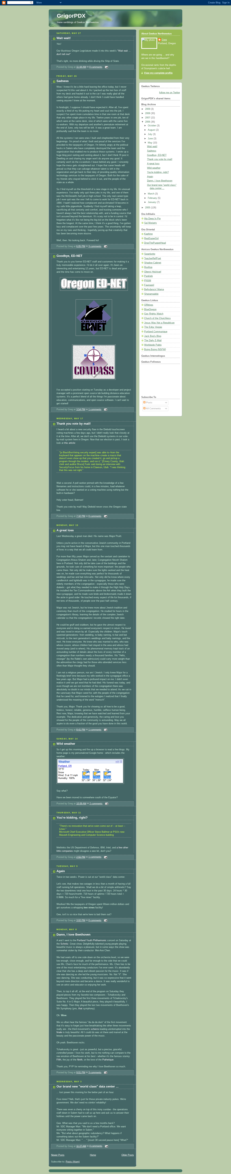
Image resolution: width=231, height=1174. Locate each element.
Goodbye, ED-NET (69, 256)
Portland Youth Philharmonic (91, 940)
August (152, 130)
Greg (164, 40)
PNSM (147, 280)
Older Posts (127, 1155)
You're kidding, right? (72, 817)
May (150, 142)
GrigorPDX (71, 16)
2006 (148, 122)
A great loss (65, 530)
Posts (148, 402)
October (152, 125)
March (151, 193)
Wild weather (65, 743)
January (152, 202)
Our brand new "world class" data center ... (87, 1086)
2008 (148, 113)
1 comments (94, 409)
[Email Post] (106, 67)
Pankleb (148, 276)
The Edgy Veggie (153, 327)
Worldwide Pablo (153, 345)
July (150, 134)
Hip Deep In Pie (152, 218)
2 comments (96, 803)
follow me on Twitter (169, 92)
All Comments (153, 408)
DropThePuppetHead (155, 243)
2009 (148, 109)
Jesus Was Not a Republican (159, 323)
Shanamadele (151, 294)
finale (59, 1032)
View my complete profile (158, 73)
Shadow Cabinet (152, 263)
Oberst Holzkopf (152, 272)
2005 (148, 207)
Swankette (149, 254)
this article (69, 443)
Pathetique (108, 1059)
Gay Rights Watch (153, 314)
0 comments (95, 67)
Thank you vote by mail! (73, 423)
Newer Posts (57, 1155)
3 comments (94, 246)
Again (60, 871)
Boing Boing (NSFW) (155, 349)
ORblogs (148, 305)
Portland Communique (155, 331)
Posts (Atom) (73, 1161)
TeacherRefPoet (152, 258)
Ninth (79, 1059)
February (153, 198)
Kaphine (148, 234)
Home (93, 1155)
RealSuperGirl (151, 238)
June (151, 138)
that (80, 1008)
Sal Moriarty (150, 223)
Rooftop (148, 267)
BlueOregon (150, 309)
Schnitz (64, 944)
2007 (148, 117)
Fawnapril (149, 285)
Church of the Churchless (157, 318)
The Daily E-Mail (153, 340)
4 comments (95, 1146)
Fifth (58, 1059)
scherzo (95, 1029)
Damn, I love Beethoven (73, 934)
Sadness (62, 81)
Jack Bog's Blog (152, 336)
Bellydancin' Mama (154, 289)
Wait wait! (63, 38)
